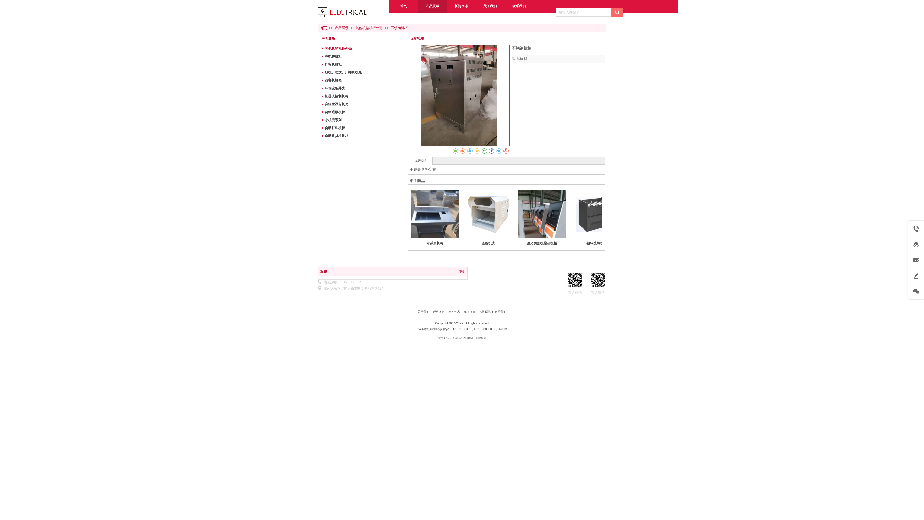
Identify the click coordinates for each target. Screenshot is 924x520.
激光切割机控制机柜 (542, 243)
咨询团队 (485, 311)
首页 (323, 28)
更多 (462, 271)
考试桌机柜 (435, 243)
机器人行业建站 (463, 338)
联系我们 (500, 311)
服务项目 (469, 311)
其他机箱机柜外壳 (369, 28)
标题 (323, 271)
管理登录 (481, 338)
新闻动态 (454, 311)
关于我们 (423, 311)
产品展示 (342, 28)
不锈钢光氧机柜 (595, 243)
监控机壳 (488, 243)
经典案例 (439, 311)
